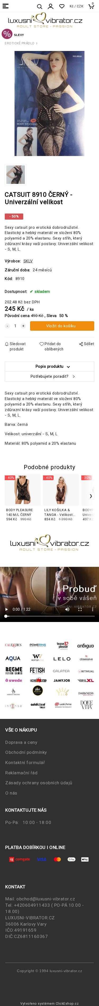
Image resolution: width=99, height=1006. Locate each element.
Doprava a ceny (21, 742)
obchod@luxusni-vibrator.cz (45, 898)
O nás (11, 793)
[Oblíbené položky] (61, 6)
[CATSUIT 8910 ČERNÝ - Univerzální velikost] (49, 103)
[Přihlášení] (51, 6)
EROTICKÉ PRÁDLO (20, 43)
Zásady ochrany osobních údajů (38, 782)
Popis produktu (50, 366)
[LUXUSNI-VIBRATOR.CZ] (7, 35)
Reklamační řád (21, 772)
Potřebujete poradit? (50, 376)
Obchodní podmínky (26, 752)
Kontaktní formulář (25, 762)
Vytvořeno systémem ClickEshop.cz (49, 1003)
